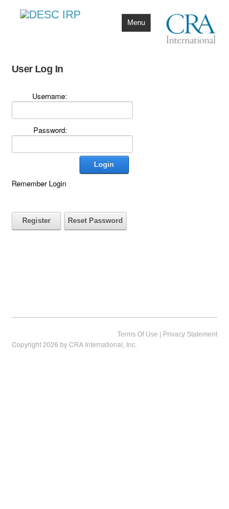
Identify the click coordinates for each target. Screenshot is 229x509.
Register (36, 220)
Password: (50, 130)
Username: (49, 96)
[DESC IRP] (50, 13)
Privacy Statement (190, 334)
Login (104, 164)
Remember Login (39, 184)
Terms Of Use (137, 334)
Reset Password (95, 220)
